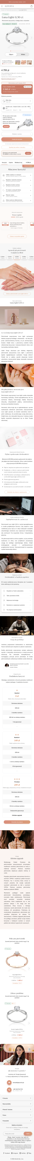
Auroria (3, 10)
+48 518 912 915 (18, 1089)
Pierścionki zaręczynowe (11, 10)
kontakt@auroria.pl (18, 1082)
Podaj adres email (9, 1134)
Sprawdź (6, 126)
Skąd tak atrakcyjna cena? (8, 79)
